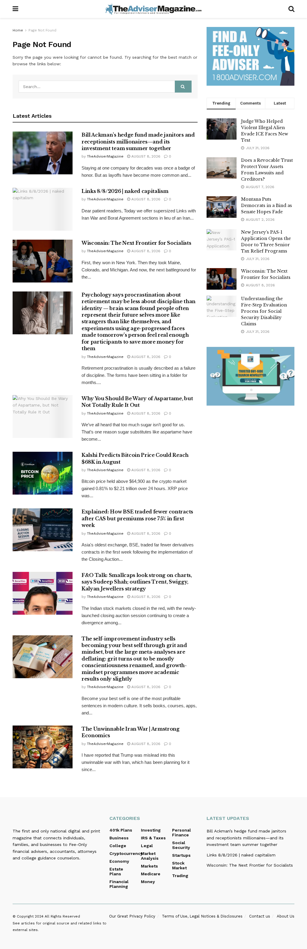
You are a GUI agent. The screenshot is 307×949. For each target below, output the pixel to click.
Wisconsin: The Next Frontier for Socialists (136, 243)
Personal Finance (181, 832)
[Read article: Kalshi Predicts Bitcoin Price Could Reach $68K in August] (43, 473)
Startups (181, 855)
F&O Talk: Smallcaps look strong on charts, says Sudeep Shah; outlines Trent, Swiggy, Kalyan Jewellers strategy (137, 582)
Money (148, 881)
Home (18, 30)
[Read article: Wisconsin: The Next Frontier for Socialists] (43, 261)
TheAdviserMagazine (105, 156)
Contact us (259, 916)
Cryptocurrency (126, 853)
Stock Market (179, 865)
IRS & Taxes (153, 837)
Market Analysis (150, 856)
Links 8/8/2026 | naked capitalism (125, 191)
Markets (149, 866)
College (117, 845)
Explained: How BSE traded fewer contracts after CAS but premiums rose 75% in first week (137, 518)
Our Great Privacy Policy (132, 916)
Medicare (150, 873)
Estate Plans (116, 871)
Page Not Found (42, 30)
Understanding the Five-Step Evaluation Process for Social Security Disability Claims (264, 311)
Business (119, 837)
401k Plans (120, 830)
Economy (119, 861)
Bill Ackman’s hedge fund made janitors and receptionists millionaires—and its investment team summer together (138, 141)
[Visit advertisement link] (250, 56)
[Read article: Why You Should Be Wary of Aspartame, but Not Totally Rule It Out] (43, 416)
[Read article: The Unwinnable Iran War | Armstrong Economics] (43, 747)
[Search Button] (291, 9)
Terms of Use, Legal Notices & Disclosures (202, 916)
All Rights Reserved (62, 916)
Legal (147, 845)
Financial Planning (119, 884)
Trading (180, 875)
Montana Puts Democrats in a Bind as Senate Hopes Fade (266, 205)
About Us (285, 916)
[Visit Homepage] (153, 9)
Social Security (181, 845)
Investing (151, 830)
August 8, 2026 (145, 156)
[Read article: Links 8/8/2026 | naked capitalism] (43, 209)
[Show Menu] (15, 9)
